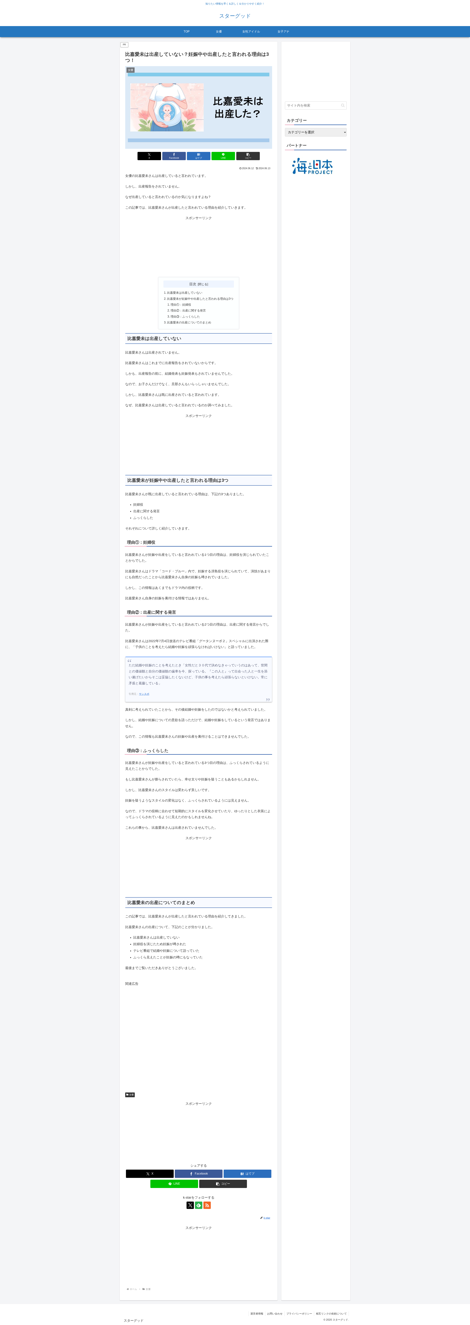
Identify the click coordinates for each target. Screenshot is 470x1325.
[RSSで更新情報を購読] (207, 1205)
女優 (131, 1094)
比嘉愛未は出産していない (184, 292)
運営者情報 (256, 1313)
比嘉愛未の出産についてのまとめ (189, 322)
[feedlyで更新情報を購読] (198, 1205)
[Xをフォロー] (190, 1205)
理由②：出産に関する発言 (188, 310)
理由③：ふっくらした (185, 316)
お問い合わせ (275, 1313)
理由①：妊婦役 (181, 304)
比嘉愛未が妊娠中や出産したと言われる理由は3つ (200, 298)
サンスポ (144, 693)
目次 (192, 284)
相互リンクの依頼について (331, 1313)
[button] (248, 156)
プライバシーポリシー (299, 1313)
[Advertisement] (198, 247)
